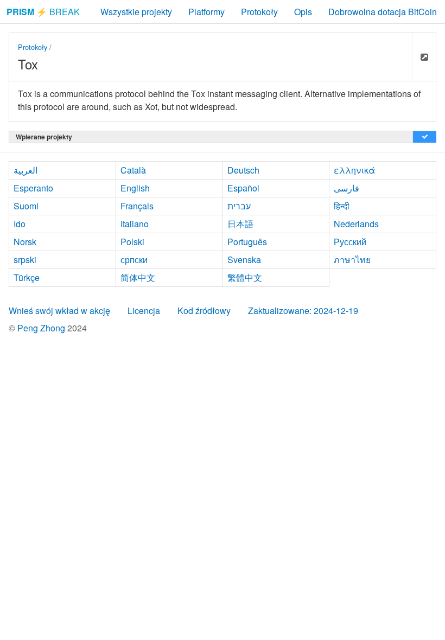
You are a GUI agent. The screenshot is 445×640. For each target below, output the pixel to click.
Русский (350, 241)
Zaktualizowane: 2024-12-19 (303, 310)
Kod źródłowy (204, 310)
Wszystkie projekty (136, 11)
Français (137, 206)
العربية (25, 170)
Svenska (244, 259)
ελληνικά (354, 170)
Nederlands (356, 223)
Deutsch (243, 170)
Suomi (26, 206)
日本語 (240, 223)
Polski (132, 241)
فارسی (346, 188)
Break (43, 11)
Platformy (206, 11)
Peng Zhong (42, 328)
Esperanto (33, 188)
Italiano (134, 223)
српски (134, 259)
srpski (25, 259)
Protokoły (259, 11)
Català (133, 170)
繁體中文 (244, 277)
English (135, 188)
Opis (303, 11)
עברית (239, 206)
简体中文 (137, 277)
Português (247, 241)
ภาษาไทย (352, 259)
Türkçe (27, 277)
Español (243, 188)
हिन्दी (341, 206)
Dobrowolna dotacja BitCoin (382, 11)
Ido (20, 223)
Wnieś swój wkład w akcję (59, 310)
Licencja (144, 310)
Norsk (25, 241)
